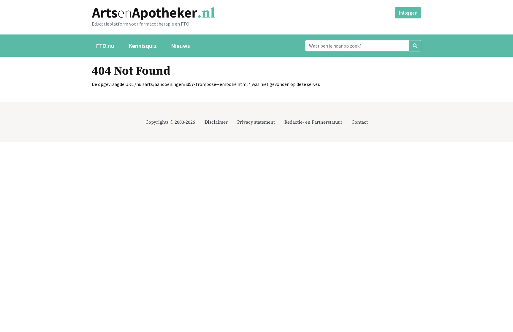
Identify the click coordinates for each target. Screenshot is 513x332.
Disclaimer (216, 122)
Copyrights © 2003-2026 (170, 122)
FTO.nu (105, 45)
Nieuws (180, 45)
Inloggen (408, 13)
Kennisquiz (143, 45)
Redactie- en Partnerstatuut (313, 122)
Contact (360, 122)
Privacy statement (256, 122)
